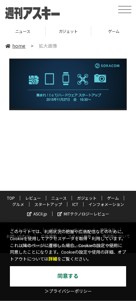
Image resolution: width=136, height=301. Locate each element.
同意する (68, 276)
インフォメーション (106, 204)
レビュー (33, 198)
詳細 (53, 259)
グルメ (18, 204)
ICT (75, 204)
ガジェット (54, 31)
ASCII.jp (40, 213)
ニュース (59, 198)
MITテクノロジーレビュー (86, 213)
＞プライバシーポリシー (68, 291)
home (18, 45)
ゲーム (100, 31)
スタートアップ (48, 204)
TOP (11, 198)
